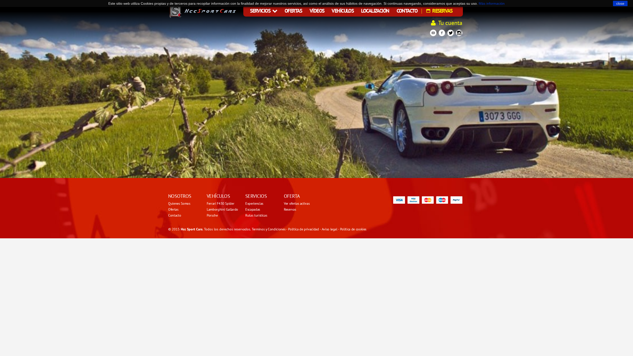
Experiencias (254, 203)
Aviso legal (329, 229)
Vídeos (317, 10)
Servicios (260, 10)
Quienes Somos (179, 203)
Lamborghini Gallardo (222, 209)
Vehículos (343, 10)
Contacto (407, 10)
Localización (375, 10)
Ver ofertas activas (297, 203)
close (620, 3)
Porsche (212, 215)
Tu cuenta (450, 23)
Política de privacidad (303, 229)
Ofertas (293, 10)
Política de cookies (353, 229)
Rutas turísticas (256, 215)
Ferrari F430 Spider (220, 203)
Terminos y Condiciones (268, 229)
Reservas (441, 10)
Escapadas (252, 209)
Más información (492, 3)
